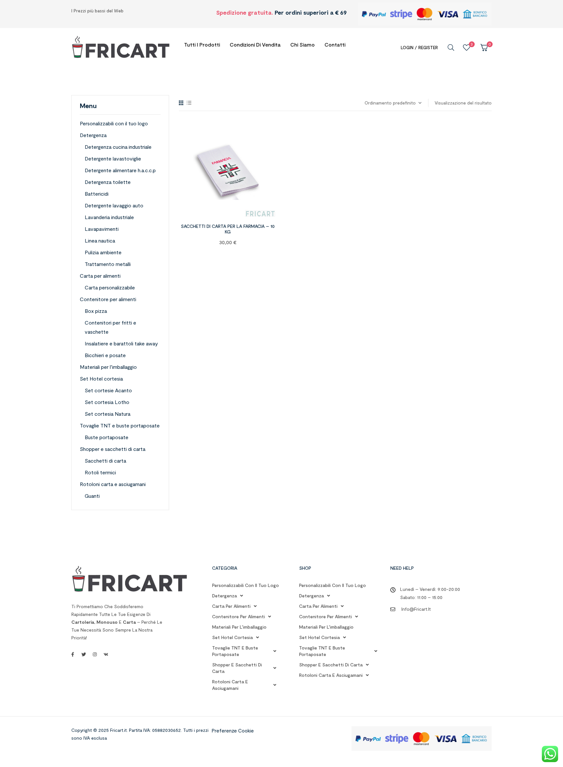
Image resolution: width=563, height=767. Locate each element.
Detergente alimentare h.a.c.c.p (120, 170)
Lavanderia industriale (109, 217)
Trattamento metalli (108, 264)
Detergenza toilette (108, 182)
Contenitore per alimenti (108, 299)
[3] (466, 47)
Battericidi (96, 193)
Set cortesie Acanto (108, 390)
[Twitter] (83, 654)
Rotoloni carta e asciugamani (113, 484)
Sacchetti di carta (105, 460)
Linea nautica (100, 240)
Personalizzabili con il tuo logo (114, 123)
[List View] (189, 102)
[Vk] (105, 654)
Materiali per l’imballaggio (108, 367)
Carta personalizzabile (110, 287)
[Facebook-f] (72, 654)
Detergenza (93, 135)
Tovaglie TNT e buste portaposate (120, 425)
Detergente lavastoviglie (113, 158)
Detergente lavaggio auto (114, 205)
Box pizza (96, 311)
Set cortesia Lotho (107, 402)
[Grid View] (181, 102)
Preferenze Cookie (232, 730)
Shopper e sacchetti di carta (112, 449)
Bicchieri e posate (105, 355)
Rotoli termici (100, 472)
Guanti (92, 496)
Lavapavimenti (102, 229)
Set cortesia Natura (107, 414)
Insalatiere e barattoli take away (121, 343)
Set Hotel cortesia (101, 378)
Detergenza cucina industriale (118, 147)
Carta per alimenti (100, 275)
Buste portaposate (106, 437)
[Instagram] (94, 654)
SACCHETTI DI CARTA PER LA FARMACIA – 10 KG (228, 228)
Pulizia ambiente (103, 252)
